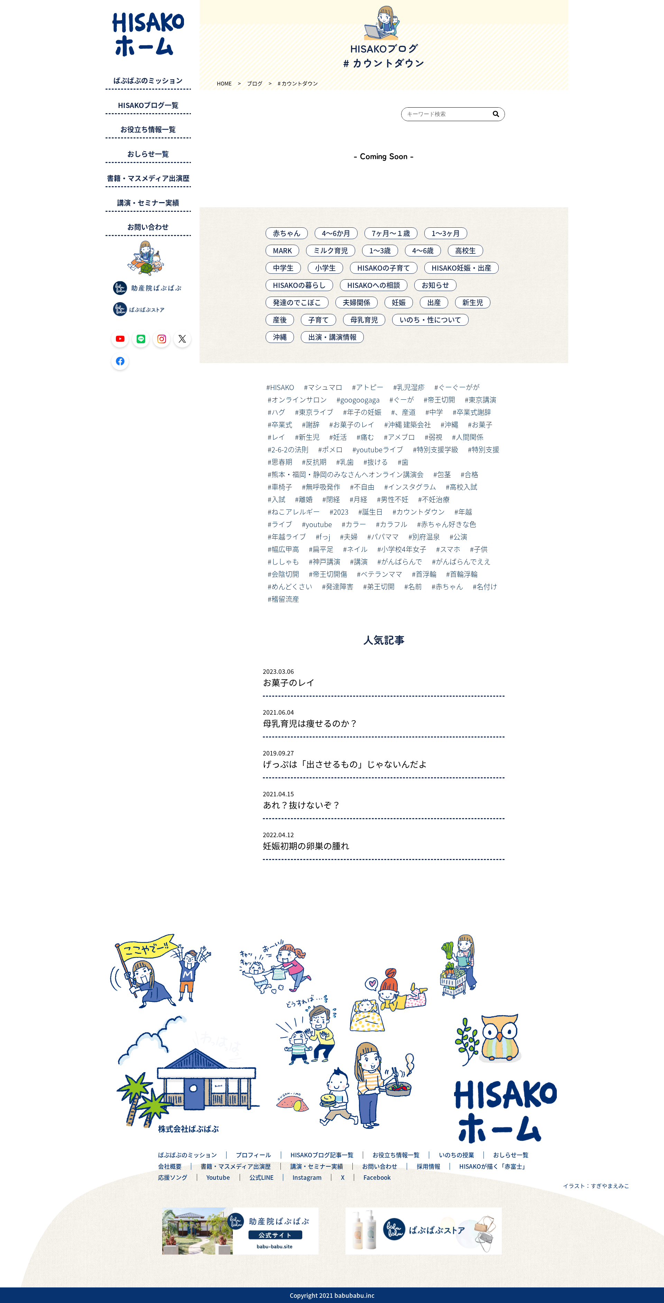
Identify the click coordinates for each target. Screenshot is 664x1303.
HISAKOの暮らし (299, 285)
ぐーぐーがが (459, 387)
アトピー (370, 387)
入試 (278, 499)
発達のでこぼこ (297, 302)
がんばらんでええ (463, 562)
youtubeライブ (379, 449)
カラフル (393, 524)
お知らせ (435, 285)
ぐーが (403, 400)
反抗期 (316, 462)
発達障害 (339, 586)
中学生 (283, 268)
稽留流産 (285, 599)
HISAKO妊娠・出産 (461, 268)
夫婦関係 (356, 302)
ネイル (357, 549)
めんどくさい (291, 586)
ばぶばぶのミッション (148, 80)
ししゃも (285, 562)
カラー (355, 524)
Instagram (307, 1177)
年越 (465, 512)
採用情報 (428, 1166)
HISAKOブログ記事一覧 (321, 1154)
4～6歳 (423, 250)
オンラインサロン (299, 400)
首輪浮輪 (464, 574)
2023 (341, 512)
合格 (471, 474)
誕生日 (372, 512)
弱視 (435, 437)
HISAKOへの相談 (373, 285)
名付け (487, 586)
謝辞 (313, 424)
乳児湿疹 (411, 387)
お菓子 (482, 424)
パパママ (385, 537)
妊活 (340, 437)
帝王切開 (441, 400)
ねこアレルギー (295, 512)
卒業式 (281, 424)
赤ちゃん (287, 233)
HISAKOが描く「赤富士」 (493, 1166)
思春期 (281, 462)
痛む (367, 437)
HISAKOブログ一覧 (148, 105)
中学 (436, 412)
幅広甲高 (285, 549)
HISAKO (282, 387)
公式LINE (261, 1177)
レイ (278, 437)
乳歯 (347, 462)
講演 (361, 562)
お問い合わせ (148, 227)
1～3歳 (380, 250)
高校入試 (463, 487)
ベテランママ (381, 574)
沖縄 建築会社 (409, 424)
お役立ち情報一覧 (148, 129)
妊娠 (399, 302)
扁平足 (323, 549)
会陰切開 (285, 574)
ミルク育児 (330, 250)
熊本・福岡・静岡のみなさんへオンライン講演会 (347, 474)
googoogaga (360, 400)
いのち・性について (430, 320)
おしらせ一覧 (148, 154)
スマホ (450, 549)
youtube (319, 524)
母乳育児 (364, 320)
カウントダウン (420, 512)
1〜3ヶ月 (446, 233)
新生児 (472, 302)
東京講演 (482, 400)
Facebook (377, 1177)
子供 (481, 549)
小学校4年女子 (403, 549)
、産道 (405, 412)
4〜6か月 (336, 233)
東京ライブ (316, 412)
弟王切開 (381, 586)
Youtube (218, 1177)
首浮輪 (426, 574)
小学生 (325, 268)
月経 (360, 499)
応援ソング (172, 1177)
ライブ (281, 524)
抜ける (377, 462)
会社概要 (170, 1166)
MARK (282, 250)
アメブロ (401, 437)
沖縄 (280, 337)
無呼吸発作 (323, 487)
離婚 (306, 499)
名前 (415, 586)
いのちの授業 (456, 1154)
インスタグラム (412, 487)
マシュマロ (325, 387)
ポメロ (332, 449)
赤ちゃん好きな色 (448, 524)
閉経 (333, 499)
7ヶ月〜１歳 (391, 233)
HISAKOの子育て (383, 268)
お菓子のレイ (354, 424)
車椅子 (281, 487)
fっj (325, 537)
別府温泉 (426, 537)
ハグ (278, 412)
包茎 (444, 474)
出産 (434, 302)
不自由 (364, 487)
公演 (460, 537)
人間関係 (469, 437)
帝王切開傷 (330, 574)
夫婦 (351, 537)
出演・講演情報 (332, 337)
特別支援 (485, 449)
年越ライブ (288, 537)
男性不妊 (394, 499)
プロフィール (253, 1154)
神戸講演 (326, 562)
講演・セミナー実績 (148, 203)
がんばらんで (401, 562)
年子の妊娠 (364, 412)
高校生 (465, 250)
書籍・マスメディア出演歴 (148, 178)
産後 (280, 320)
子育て (318, 320)
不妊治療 (436, 499)
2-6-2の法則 (289, 449)
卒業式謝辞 (473, 412)
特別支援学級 (437, 449)
